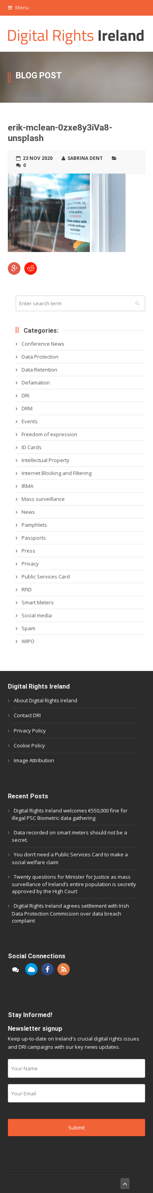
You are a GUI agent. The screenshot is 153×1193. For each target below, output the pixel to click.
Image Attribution (34, 760)
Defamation (36, 382)
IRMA (27, 486)
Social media (37, 615)
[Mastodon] (15, 969)
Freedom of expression (49, 434)
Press (28, 550)
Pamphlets (34, 524)
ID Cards (32, 447)
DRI (25, 395)
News (28, 511)
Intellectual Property (45, 460)
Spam (28, 628)
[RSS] (63, 969)
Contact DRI (27, 715)
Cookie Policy (29, 745)
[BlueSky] (31, 969)
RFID (27, 589)
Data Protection (40, 356)
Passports (34, 537)
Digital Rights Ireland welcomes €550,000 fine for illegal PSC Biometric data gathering (70, 814)
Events (30, 421)
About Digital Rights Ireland (45, 700)
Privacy (30, 563)
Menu (21, 7)
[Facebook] (47, 969)
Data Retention (39, 369)
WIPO (28, 641)
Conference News (43, 343)
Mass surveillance (43, 498)
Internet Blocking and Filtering (56, 473)
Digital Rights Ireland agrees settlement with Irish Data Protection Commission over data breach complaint (70, 913)
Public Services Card (46, 576)
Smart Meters (38, 602)
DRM (27, 408)
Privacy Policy (30, 730)
